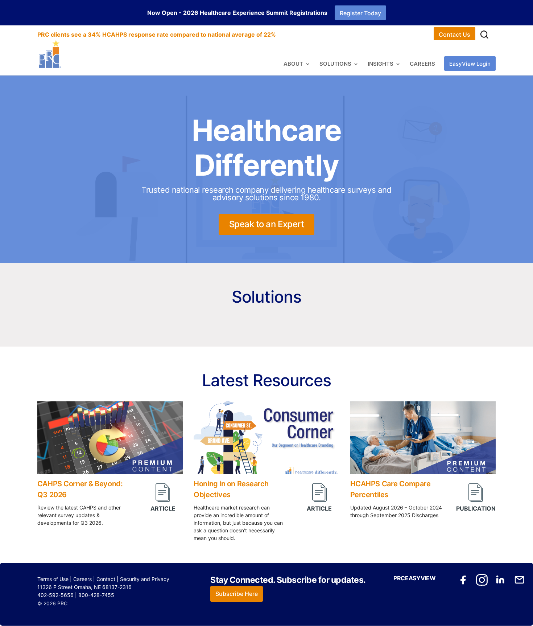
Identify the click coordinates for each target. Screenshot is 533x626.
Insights (380, 64)
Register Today (360, 13)
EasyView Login (470, 63)
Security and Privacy (144, 579)
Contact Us (454, 34)
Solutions (335, 64)
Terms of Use (53, 579)
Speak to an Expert (266, 224)
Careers (422, 64)
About (293, 64)
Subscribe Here (236, 593)
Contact (105, 579)
